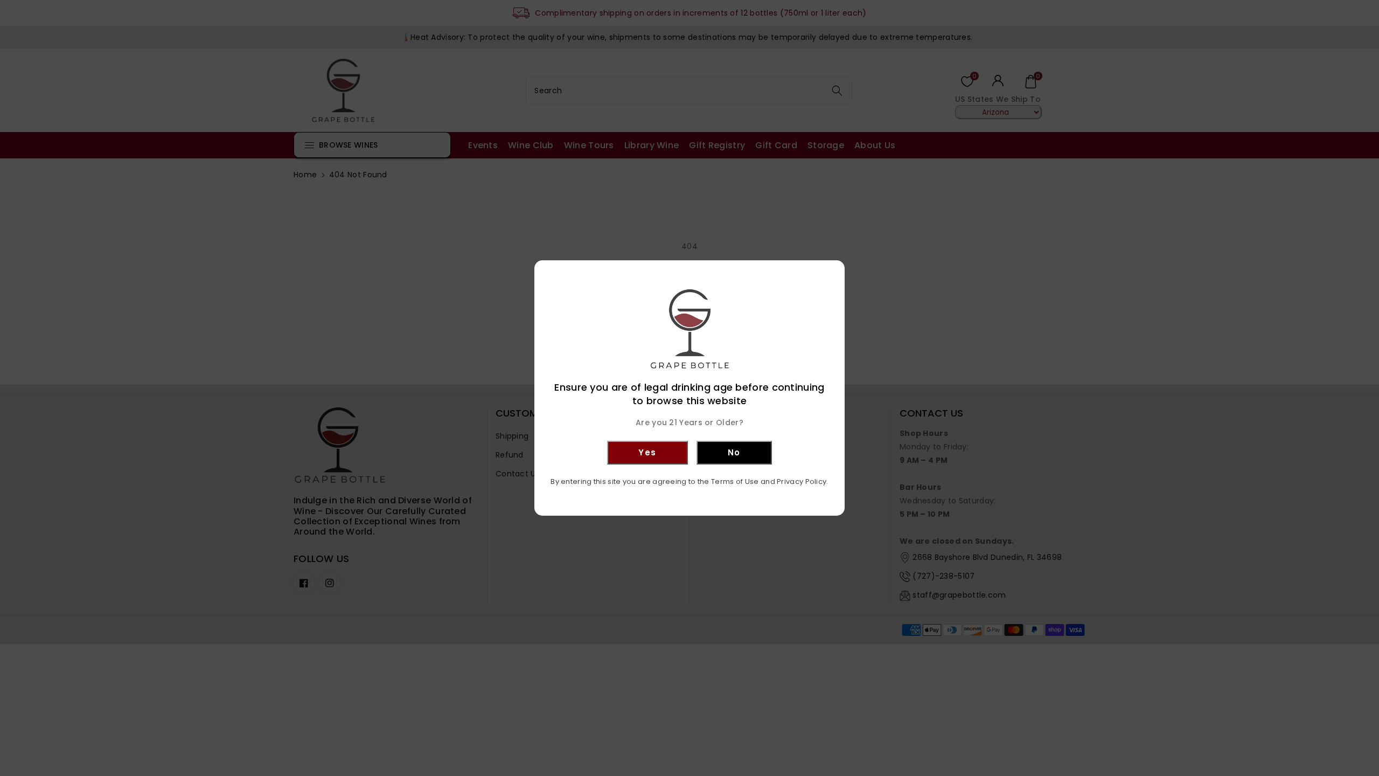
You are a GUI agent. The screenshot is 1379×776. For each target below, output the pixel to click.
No (734, 452)
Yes (647, 452)
